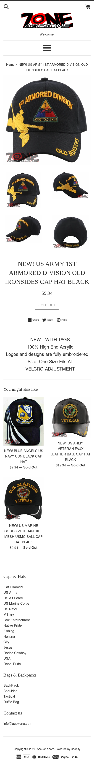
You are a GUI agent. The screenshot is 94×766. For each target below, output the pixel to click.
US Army (10, 592)
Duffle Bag (11, 701)
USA (6, 658)
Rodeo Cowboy (14, 652)
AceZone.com (45, 749)
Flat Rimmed (13, 586)
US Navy (10, 608)
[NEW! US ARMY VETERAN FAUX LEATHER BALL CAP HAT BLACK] (70, 417)
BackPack (11, 685)
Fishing (8, 630)
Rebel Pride (12, 663)
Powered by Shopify (67, 749)
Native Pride (12, 625)
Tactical (9, 696)
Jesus (8, 647)
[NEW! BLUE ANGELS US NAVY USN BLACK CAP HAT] (23, 421)
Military (8, 614)
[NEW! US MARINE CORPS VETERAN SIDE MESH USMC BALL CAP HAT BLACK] (23, 498)
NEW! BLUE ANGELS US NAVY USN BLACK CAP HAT (23, 456)
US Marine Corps (16, 603)
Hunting (9, 636)
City (6, 641)
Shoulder (10, 690)
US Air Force (13, 597)
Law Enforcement (16, 619)
